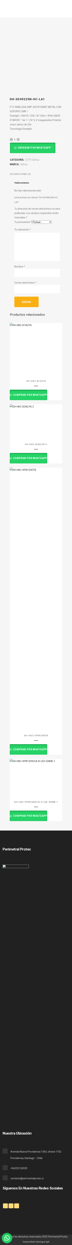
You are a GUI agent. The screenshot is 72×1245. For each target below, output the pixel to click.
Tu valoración (22, 229)
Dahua (23, 164)
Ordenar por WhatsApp (34, 147)
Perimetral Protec (58, 1236)
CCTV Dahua (32, 159)
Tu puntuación (23, 222)
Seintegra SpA (42, 1242)
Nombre (19, 266)
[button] (32, 147)
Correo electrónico (25, 282)
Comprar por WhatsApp (29, 394)
